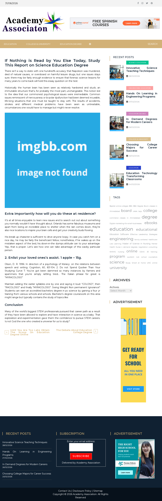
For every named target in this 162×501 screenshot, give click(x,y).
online (131, 251)
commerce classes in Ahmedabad (125, 218)
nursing (121, 252)
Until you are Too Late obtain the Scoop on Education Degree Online (30, 332)
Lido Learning (115, 244)
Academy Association (88, 462)
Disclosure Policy (82, 490)
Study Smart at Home (136, 263)
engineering (121, 238)
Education (133, 168)
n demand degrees (129, 247)
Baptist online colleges (119, 206)
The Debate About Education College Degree (74, 331)
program (117, 256)
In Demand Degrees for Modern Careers (141, 121)
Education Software (119, 234)
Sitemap (98, 490)
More (90, 44)
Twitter (147, 4)
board (126, 210)
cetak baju (137, 211)
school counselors (149, 257)
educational (146, 229)
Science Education (137, 63)
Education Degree (71, 44)
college (150, 210)
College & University (38, 44)
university (118, 268)
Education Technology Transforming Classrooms (141, 176)
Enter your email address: (81, 441)
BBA (130, 206)
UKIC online (152, 263)
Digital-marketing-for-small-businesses (126, 223)
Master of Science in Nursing (136, 243)
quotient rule (133, 257)
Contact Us (64, 490)
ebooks (150, 223)
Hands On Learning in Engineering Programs (141, 95)
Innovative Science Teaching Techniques (141, 69)
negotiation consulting (147, 247)
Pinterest (152, 4)
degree (149, 217)
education (121, 229)
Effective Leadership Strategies (143, 234)
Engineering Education (140, 88)
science (117, 262)
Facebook (138, 4)
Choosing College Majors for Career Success (141, 147)
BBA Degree (138, 206)
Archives (114, 287)
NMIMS (113, 252)
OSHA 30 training (148, 252)
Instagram (142, 4)
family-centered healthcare (145, 240)
